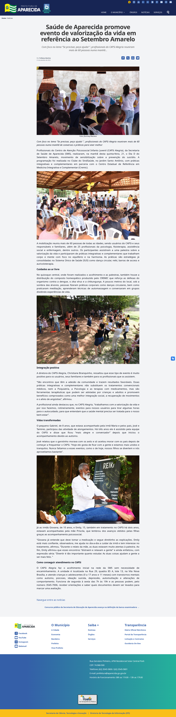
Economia (55, 634)
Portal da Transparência (135, 634)
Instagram (23, 642)
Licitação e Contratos (134, 639)
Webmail (22, 646)
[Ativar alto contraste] (152, 2)
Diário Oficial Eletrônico (135, 630)
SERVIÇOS (158, 12)
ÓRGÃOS (133, 12)
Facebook (23, 633)
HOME (103, 12)
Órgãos (91, 634)
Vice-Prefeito (57, 648)
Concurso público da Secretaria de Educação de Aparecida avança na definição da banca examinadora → (92, 607)
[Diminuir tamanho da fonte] (143, 2)
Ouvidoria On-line (133, 643)
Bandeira (55, 639)
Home (4, 18)
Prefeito (55, 643)
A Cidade (55, 630)
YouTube (22, 637)
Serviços (91, 639)
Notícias (10, 18)
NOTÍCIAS (145, 12)
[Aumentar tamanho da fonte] (147, 2)
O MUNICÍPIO (117, 12)
